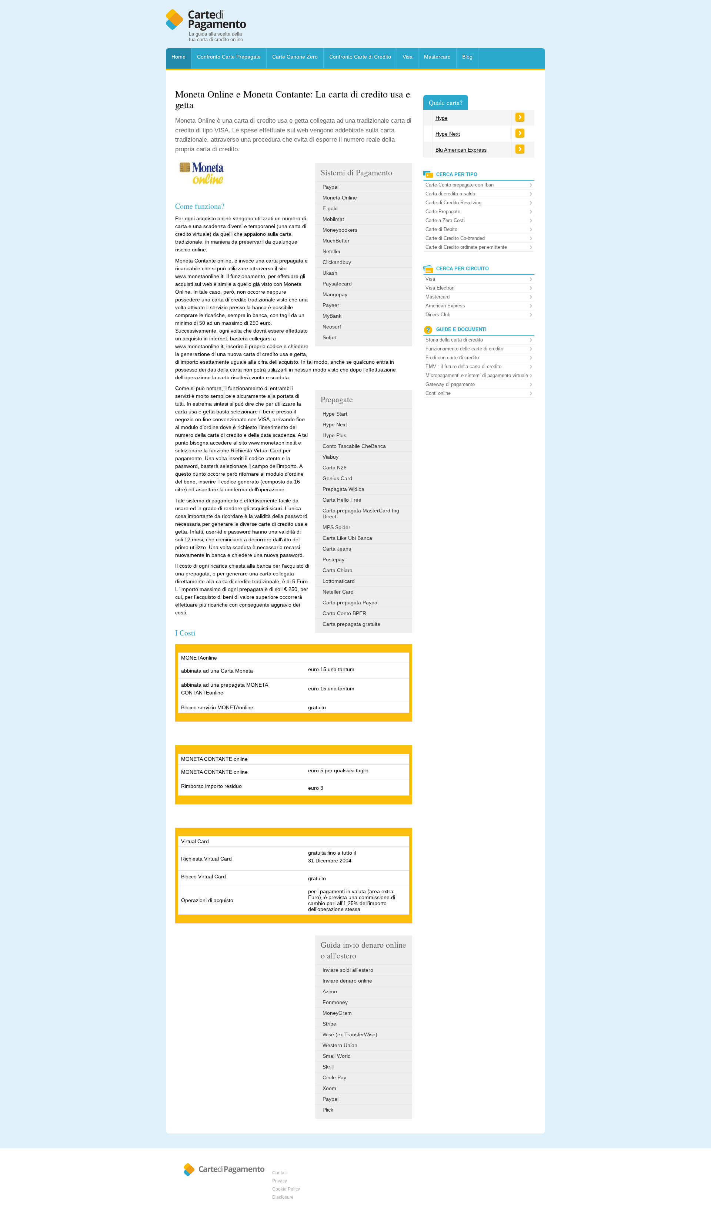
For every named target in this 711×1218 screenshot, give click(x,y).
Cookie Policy (286, 1189)
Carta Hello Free (342, 500)
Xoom (329, 1088)
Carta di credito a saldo (450, 194)
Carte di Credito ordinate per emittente (466, 247)
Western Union (340, 1045)
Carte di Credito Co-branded (455, 238)
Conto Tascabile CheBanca (354, 446)
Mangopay (335, 294)
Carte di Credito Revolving (453, 202)
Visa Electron (439, 288)
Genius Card (337, 478)
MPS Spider (336, 527)
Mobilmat (333, 219)
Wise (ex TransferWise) (350, 1034)
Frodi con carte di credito (452, 357)
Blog (467, 57)
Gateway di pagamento (450, 384)
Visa (408, 57)
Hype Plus (334, 435)
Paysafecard (337, 284)
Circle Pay (334, 1077)
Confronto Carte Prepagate (229, 57)
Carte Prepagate (442, 211)
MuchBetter (336, 241)
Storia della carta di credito (454, 340)
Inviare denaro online (347, 981)
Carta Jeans (337, 549)
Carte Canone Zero (295, 57)
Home (178, 57)
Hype (441, 118)
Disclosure (283, 1197)
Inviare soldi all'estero (348, 970)
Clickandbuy (337, 262)
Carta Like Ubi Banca (347, 538)
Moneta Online (340, 198)
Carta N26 (335, 468)
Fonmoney (335, 1002)
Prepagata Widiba (343, 489)
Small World (337, 1056)
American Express (445, 305)
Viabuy (330, 457)
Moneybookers (340, 230)
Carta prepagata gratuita (351, 624)
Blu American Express (461, 150)
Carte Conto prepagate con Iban (459, 185)
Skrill (328, 1067)
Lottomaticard (339, 581)
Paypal (330, 187)
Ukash (330, 273)
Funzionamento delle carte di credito (464, 348)
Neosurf (332, 327)
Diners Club (437, 314)
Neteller (332, 251)
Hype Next (335, 425)
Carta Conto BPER (344, 613)
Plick (328, 1110)
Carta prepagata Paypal (350, 602)
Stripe (329, 1024)
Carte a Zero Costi (445, 220)
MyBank (332, 316)
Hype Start (335, 414)
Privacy (279, 1181)
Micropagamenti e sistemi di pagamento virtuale (476, 375)
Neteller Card (338, 592)
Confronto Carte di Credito (360, 57)
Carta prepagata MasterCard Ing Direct (361, 513)
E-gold (330, 208)
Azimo (330, 991)
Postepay (333, 559)
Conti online (438, 393)
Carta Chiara (338, 570)
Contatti (280, 1172)
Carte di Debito (441, 229)
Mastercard (437, 57)
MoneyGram (337, 1013)
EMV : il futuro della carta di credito (463, 366)
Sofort (330, 337)
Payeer (331, 305)
